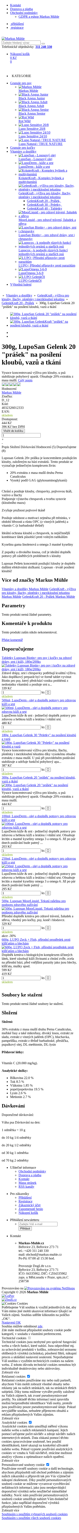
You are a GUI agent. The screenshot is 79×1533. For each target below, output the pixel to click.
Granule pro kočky (22, 147)
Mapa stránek (27, 1183)
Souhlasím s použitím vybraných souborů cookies (35, 1514)
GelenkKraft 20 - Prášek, (44, 201)
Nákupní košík (28, 1212)
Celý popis (25, 380)
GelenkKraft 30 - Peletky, (44, 204)
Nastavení (9, 1322)
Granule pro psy (21, 83)
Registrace (25, 1201)
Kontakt (15, 5)
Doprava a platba (21, 9)
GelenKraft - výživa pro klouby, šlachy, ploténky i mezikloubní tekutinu (35, 297)
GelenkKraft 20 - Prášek (18, 303)
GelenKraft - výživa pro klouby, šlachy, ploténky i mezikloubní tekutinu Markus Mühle (39, 592)
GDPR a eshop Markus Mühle (39, 16)
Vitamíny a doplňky (23, 151)
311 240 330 (43, 47)
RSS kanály (26, 1186)
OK (18, 1322)
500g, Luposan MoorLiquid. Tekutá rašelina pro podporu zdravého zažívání (34, 903)
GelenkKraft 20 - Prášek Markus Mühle (48, 596)
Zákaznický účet (29, 1205)
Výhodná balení (20, 284)
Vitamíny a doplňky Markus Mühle (25, 589)
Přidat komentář (12, 640)
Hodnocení (46, 447)
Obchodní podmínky (24, 13)
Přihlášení (25, 1197)
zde (40, 1326)
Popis (5, 447)
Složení (15, 447)
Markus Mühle (11, 392)
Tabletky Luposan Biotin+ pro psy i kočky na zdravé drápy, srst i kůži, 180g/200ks (37, 659)
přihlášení (17, 24)
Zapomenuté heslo (31, 1209)
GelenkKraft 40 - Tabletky (44, 208)
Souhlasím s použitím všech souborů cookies (31, 1518)
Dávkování (28, 447)
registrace (17, 27)
